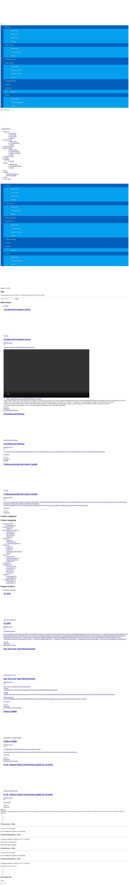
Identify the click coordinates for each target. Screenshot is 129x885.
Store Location (7, 179)
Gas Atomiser (10, 568)
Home (5, 170)
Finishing (7, 84)
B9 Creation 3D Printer (10, 530)
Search (16, 298)
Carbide (6, 461)
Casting (13, 91)
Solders (13, 56)
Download (6, 454)
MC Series (9, 571)
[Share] (2, 882)
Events (5, 177)
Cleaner (13, 106)
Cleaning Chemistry (12, 558)
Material (13, 41)
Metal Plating (15, 99)
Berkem (7, 95)
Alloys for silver (9, 63)
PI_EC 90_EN (7, 802)
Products (6, 172)
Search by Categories (12, 174)
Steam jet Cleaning (12, 560)
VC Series (9, 573)
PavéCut (6, 306)
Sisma (5, 574)
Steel (8, 553)
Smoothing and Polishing (11, 410)
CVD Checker (10, 581)
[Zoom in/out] (5, 882)
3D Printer (8, 27)
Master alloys (15, 48)
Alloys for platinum (10, 59)
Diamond (9, 548)
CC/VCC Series (10, 566)
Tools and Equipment (17, 102)
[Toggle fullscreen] (4, 882)
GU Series (9, 570)
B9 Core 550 (14, 38)
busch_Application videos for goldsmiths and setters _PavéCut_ (24, 399)
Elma (5, 555)
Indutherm (8, 88)
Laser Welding (11, 578)
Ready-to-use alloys (16, 74)
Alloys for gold (8, 524)
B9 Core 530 (14, 34)
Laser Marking (11, 576)
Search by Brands (11, 175)
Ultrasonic (9, 561)
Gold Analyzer (10, 583)
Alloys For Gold (9, 45)
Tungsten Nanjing (10, 81)
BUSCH (6, 545)
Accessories (14, 31)
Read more (7, 408)
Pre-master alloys (16, 52)
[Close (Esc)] (1, 882)
